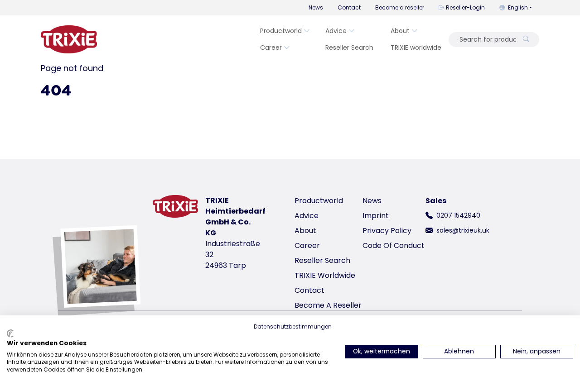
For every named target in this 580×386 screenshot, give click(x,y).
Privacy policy (386, 230)
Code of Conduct (393, 245)
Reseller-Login (465, 7)
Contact (349, 7)
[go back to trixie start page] (69, 39)
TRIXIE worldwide (416, 47)
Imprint (375, 215)
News (316, 7)
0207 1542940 (458, 215)
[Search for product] (526, 39)
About (400, 30)
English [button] (518, 7)
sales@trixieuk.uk (462, 230)
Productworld (281, 30)
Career (271, 47)
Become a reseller (399, 7)
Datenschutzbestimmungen (293, 326)
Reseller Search (349, 47)
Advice (336, 30)
